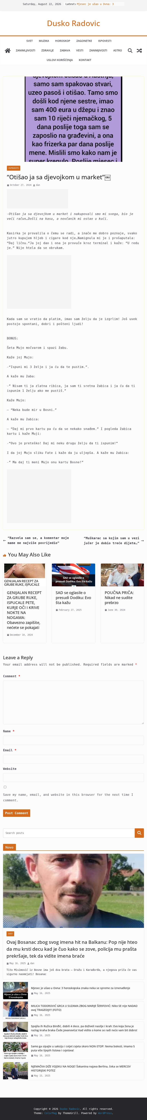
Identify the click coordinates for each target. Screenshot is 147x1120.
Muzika (44, 41)
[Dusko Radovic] (7, 50)
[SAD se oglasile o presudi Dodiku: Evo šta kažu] (73, 566)
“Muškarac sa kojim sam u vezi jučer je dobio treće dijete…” (111, 540)
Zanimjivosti (98, 50)
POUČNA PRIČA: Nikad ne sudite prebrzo (119, 597)
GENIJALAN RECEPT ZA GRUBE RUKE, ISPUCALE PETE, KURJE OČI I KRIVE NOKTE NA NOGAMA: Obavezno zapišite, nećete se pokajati (24, 610)
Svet (29, 41)
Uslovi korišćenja (60, 60)
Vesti (79, 50)
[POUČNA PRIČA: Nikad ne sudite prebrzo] (122, 566)
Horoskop (62, 41)
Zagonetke (84, 41)
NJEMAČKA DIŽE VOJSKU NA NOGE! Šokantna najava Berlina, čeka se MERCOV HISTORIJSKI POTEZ (81, 1068)
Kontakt (85, 60)
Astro (117, 50)
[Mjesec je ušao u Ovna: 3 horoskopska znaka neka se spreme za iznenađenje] (15, 990)
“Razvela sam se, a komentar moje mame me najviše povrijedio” (38, 540)
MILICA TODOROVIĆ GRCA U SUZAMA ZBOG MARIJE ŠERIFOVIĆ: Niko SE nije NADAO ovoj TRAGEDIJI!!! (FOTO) (84, 1008)
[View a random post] (139, 50)
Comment (11, 676)
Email (9, 750)
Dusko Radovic (73, 23)
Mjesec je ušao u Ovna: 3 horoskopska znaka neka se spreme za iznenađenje (80, 988)
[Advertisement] (37, 198)
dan (38, 185)
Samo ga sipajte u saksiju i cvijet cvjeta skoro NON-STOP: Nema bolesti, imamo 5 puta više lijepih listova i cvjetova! (83, 1048)
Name (9, 731)
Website (9, 769)
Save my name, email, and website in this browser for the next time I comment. (68, 797)
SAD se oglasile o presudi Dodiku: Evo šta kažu (73, 597)
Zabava (65, 50)
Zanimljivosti (25, 50)
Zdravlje (47, 50)
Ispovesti (104, 41)
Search (139, 833)
